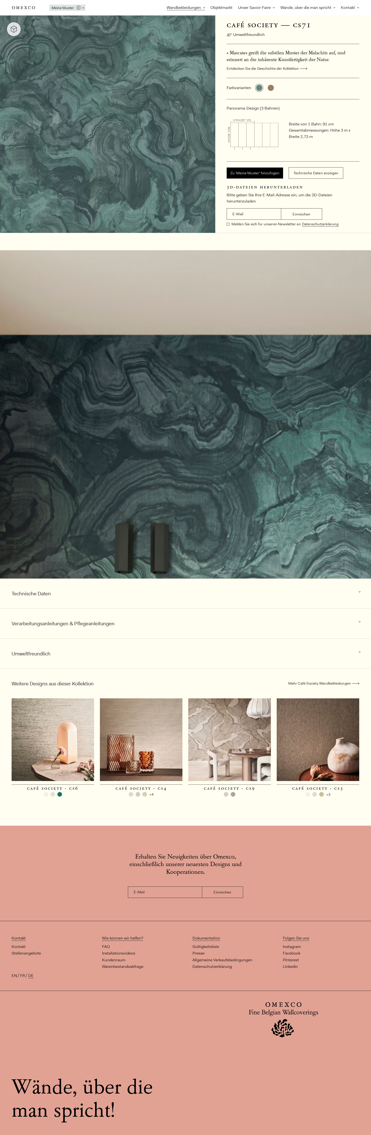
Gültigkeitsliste (205, 946)
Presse (198, 953)
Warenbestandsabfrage (122, 966)
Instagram (292, 946)
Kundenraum (113, 960)
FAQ (106, 946)
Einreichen (301, 214)
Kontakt (348, 7)
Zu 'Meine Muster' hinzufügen (254, 173)
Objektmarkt (221, 7)
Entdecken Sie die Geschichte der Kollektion (263, 68)
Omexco (23, 7)
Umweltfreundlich (249, 34)
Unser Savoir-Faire (255, 7)
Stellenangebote (26, 953)
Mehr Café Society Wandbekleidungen (319, 683)
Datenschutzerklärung (320, 224)
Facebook (291, 953)
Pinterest (291, 960)
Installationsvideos (118, 953)
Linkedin (290, 966)
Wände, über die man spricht (306, 7)
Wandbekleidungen (184, 7)
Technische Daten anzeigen (316, 173)
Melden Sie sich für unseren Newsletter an (266, 224)
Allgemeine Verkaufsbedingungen (222, 960)
